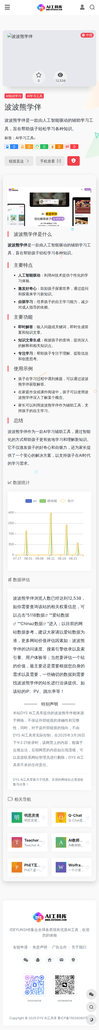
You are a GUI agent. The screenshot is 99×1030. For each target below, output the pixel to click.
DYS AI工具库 (47, 1018)
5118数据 (36, 615)
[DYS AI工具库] (49, 7)
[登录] (82, 8)
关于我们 (79, 947)
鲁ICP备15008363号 (73, 1018)
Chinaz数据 (32, 623)
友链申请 (20, 947)
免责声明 (39, 947)
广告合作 (59, 947)
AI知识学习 (13, 96)
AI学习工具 (35, 96)
